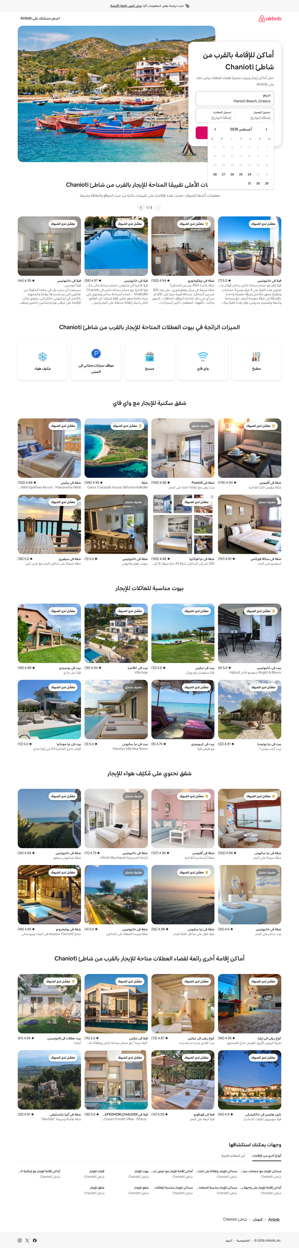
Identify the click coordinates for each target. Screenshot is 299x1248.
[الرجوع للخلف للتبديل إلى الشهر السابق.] (266, 129)
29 (266, 183)
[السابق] (158, 207)
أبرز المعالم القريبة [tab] (233, 1156)
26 (232, 174)
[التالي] (141, 207)
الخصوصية (243, 1240)
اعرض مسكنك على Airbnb (40, 18)
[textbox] (255, 118)
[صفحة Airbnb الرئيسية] (270, 18)
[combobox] (234, 101)
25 (241, 174)
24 (249, 174)
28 (215, 174)
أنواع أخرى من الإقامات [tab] (266, 1156)
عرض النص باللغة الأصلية (126, 6)
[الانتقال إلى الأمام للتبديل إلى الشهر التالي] (215, 129)
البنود (228, 1240)
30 (258, 183)
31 (249, 183)
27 (223, 174)
